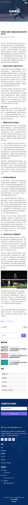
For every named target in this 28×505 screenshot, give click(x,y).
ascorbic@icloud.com (8, 478)
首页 (11, 14)
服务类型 (4, 386)
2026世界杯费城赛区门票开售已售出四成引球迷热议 (18, 363)
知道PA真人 (5, 374)
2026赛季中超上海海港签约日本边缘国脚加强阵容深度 (18, 356)
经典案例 (4, 378)
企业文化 (4, 382)
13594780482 (6, 472)
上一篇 (4, 327)
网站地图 (14, 501)
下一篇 (24, 327)
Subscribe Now (14, 413)
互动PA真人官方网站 (7, 390)
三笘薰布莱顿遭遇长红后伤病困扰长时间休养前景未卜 (17, 349)
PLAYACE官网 (13, 499)
